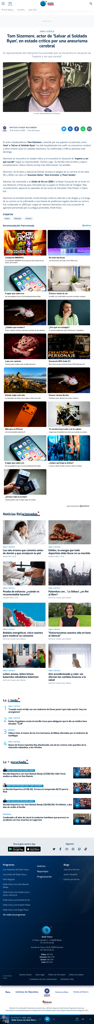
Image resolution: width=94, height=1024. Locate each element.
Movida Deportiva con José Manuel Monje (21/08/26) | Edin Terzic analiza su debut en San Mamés (34, 775)
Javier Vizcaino (70, 874)
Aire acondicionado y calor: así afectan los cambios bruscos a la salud (67, 677)
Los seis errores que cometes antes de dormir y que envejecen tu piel (23, 552)
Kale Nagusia (9, 879)
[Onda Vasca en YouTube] (66, 849)
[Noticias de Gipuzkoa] (27, 992)
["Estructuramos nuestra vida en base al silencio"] (69, 615)
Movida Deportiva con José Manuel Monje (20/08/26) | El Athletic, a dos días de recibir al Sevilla (37, 805)
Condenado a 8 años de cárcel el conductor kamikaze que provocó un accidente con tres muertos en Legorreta (36, 818)
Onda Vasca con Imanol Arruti (16, 900)
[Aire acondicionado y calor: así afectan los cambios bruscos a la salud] (69, 656)
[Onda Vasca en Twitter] (54, 849)
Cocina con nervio (71, 879)
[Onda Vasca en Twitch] (79, 849)
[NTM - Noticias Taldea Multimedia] (47, 992)
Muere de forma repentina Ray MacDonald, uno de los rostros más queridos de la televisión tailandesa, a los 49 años (47, 746)
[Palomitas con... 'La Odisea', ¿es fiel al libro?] (69, 573)
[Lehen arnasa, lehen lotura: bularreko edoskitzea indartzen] (24, 656)
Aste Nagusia (8, 10)
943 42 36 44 (48, 950)
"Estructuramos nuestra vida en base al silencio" (69, 634)
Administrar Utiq (67, 979)
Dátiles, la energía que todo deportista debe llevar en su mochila (69, 552)
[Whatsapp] (83, 128)
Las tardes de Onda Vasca (14, 874)
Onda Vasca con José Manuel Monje (16, 886)
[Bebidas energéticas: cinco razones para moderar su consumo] (24, 615)
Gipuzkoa (7, 814)
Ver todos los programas (14, 914)
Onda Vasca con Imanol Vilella (16, 905)
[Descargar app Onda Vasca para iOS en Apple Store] (33, 849)
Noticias (41, 866)
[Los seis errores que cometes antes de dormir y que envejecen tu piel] (24, 532)
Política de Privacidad (56, 975)
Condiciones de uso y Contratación (43, 979)
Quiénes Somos (25, 975)
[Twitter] (63, 128)
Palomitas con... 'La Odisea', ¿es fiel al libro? (68, 593)
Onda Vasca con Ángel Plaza (16, 910)
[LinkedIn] (70, 128)
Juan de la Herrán (71, 869)
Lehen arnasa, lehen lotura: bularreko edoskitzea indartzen (21, 675)
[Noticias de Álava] (62, 992)
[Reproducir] (77, 774)
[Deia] (8, 992)
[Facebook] (76, 128)
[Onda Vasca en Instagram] (73, 849)
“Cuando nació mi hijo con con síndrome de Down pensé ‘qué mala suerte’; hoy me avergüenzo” (47, 710)
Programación (44, 876)
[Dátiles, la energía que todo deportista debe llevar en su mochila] (69, 532)
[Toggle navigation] (3, 3)
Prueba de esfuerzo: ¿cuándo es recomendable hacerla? (21, 593)
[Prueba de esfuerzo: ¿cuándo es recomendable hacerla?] (24, 573)
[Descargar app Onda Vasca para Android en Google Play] (16, 849)
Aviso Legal (39, 975)
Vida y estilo (9, 547)
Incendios (21, 10)
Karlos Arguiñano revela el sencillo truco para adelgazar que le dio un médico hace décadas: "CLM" (47, 722)
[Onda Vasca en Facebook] (60, 849)
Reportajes (42, 871)
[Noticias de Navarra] (81, 992)
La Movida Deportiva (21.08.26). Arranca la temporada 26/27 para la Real (35, 790)
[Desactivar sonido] (83, 1019)
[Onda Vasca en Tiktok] (85, 849)
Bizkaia (11, 730)
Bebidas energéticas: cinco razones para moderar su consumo (23, 634)
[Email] (89, 128)
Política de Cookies (76, 975)
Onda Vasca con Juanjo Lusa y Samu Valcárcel (16, 893)
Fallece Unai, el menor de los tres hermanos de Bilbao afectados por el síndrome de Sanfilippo (48, 734)
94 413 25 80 (48, 943)
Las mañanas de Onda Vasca (16, 869)
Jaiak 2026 (33, 10)
